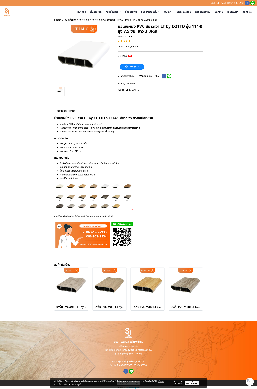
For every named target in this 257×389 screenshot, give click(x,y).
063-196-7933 (218, 3)
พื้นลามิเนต (96, 12)
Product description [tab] (65, 111)
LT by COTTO (132, 90)
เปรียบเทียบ (147, 76)
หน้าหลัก (81, 12)
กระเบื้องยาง (112, 12)
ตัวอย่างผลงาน (202, 12)
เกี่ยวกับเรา (232, 12)
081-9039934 (140, 365)
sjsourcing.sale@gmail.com (131, 361)
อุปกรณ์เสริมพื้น (149, 12)
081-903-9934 (236, 3)
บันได (167, 12)
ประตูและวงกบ (184, 12)
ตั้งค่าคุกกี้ (178, 383)
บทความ (219, 12)
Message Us (133, 66)
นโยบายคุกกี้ (76, 384)
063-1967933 (125, 365)
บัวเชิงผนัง (131, 83)
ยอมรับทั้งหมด (191, 383)
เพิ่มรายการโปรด (127, 76)
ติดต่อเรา (247, 12)
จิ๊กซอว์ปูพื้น (131, 12)
